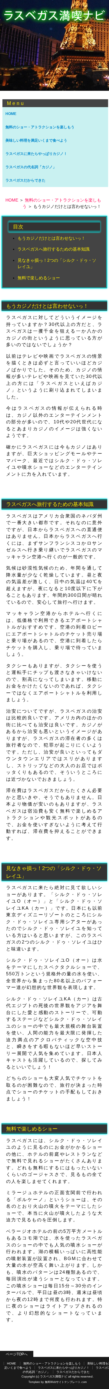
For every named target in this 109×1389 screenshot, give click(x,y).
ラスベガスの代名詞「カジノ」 (30, 167)
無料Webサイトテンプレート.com (66, 1382)
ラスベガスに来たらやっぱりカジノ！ (36, 154)
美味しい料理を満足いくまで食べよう (36, 140)
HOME (10, 114)
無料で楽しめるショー (39, 277)
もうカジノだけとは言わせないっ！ (51, 238)
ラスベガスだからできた (25, 180)
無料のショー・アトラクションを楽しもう (39, 127)
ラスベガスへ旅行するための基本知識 (54, 249)
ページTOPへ (17, 1354)
